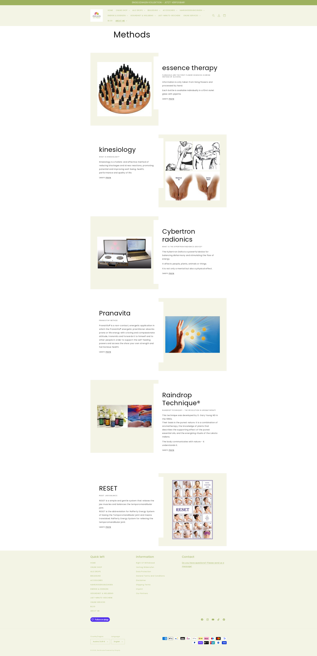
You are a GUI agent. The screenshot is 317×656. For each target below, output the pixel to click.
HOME (93, 563)
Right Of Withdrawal (145, 563)
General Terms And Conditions (150, 576)
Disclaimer (141, 580)
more (171, 98)
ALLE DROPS (95, 571)
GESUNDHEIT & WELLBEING (101, 593)
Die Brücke (101, 650)
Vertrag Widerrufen (145, 567)
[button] (122, 10)
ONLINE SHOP (96, 567)
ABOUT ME (95, 611)
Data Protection (143, 571)
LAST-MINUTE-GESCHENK (101, 597)
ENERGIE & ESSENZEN (99, 589)
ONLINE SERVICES (97, 602)
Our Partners (142, 593)
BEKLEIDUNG (95, 576)
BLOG (92, 606)
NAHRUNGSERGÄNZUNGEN (101, 584)
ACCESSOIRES (96, 580)
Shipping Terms (143, 584)
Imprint (139, 589)
